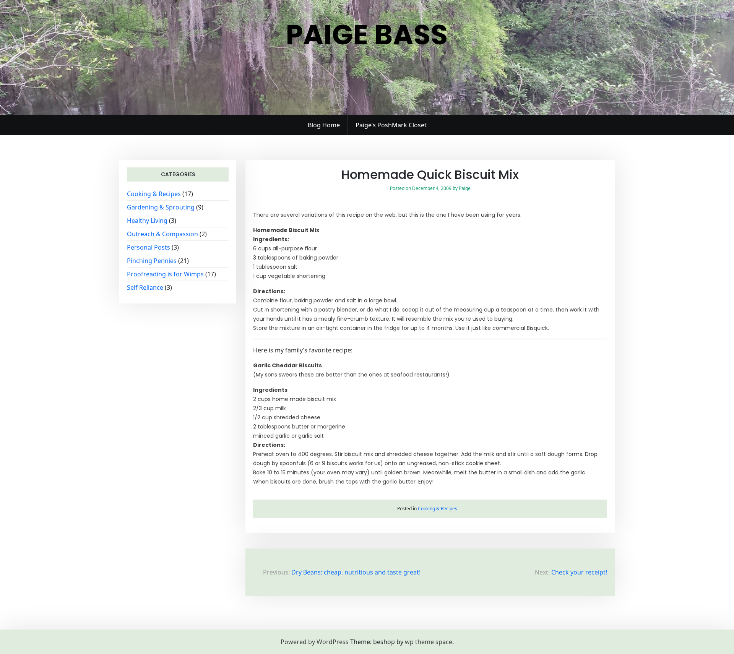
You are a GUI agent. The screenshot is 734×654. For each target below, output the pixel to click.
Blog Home (324, 125)
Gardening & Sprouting (161, 207)
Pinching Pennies (152, 260)
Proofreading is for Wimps (165, 274)
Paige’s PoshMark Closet (391, 125)
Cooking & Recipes (154, 194)
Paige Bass (367, 34)
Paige (465, 188)
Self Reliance (145, 287)
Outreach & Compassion (162, 234)
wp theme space (428, 642)
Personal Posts (148, 247)
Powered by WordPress (315, 642)
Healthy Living (147, 220)
